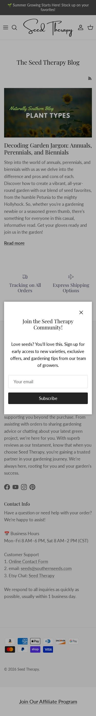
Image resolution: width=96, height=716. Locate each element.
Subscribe (48, 398)
